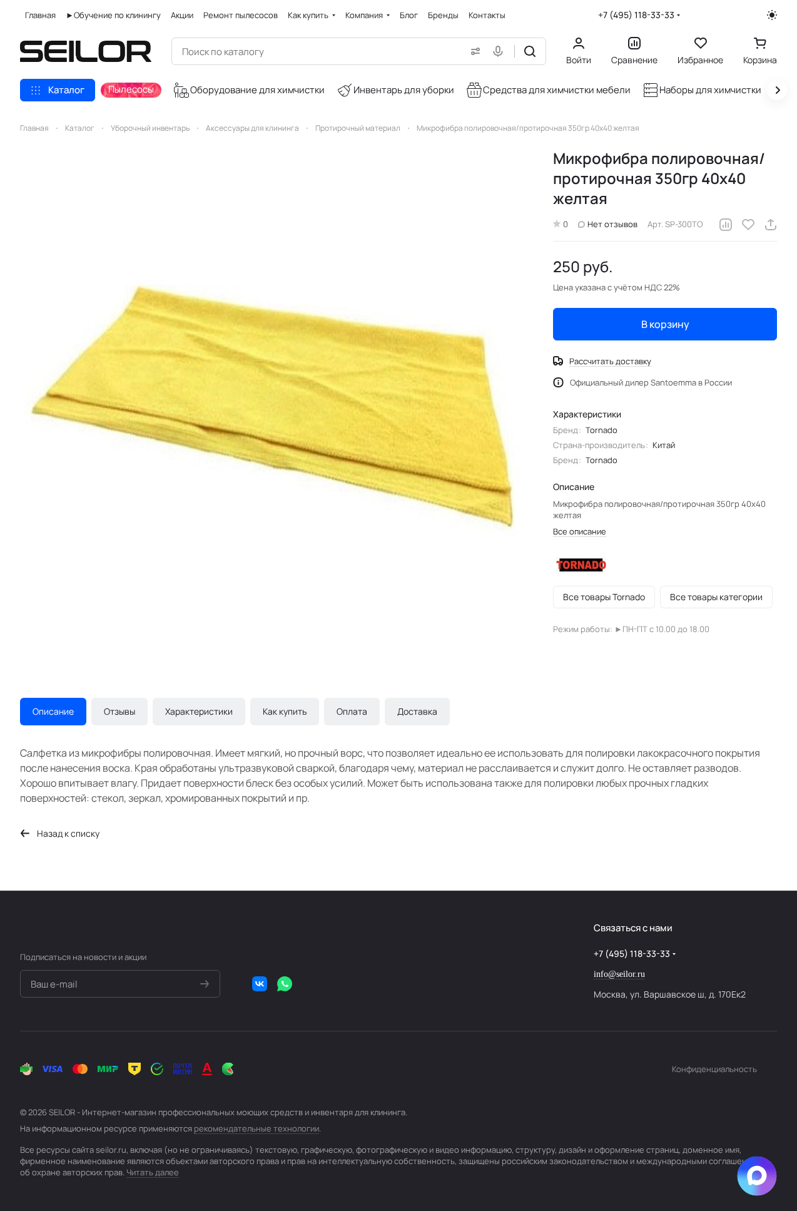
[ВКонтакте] (259, 983)
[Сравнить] (725, 224)
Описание (53, 711)
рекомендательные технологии (256, 1128)
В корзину (665, 324)
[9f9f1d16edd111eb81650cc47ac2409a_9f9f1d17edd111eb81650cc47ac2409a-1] (274, 403)
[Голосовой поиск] (500, 51)
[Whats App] (284, 983)
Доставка (417, 711)
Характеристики (199, 711)
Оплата (352, 711)
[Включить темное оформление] (772, 15)
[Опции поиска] (473, 51)
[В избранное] (748, 224)
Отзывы (119, 711)
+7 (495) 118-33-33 (636, 15)
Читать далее (152, 1172)
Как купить (285, 711)
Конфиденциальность (714, 1069)
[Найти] (530, 51)
